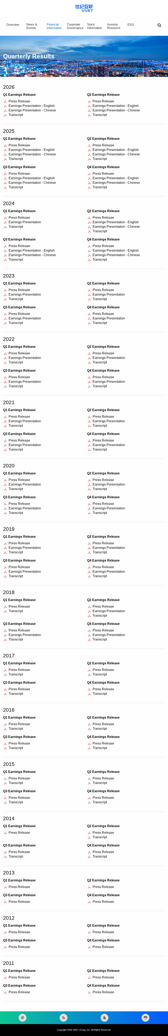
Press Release (19, 101)
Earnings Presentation (25, 222)
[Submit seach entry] (159, 25)
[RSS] (63, 1018)
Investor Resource (113, 26)
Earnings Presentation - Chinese (32, 110)
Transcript (16, 115)
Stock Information (94, 26)
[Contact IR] (104, 1018)
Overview (12, 24)
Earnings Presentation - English (32, 106)
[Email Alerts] (22, 1018)
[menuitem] (16, 27)
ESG (130, 24)
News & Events (31, 26)
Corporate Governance (75, 26)
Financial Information (54, 26)
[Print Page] (145, 1018)
